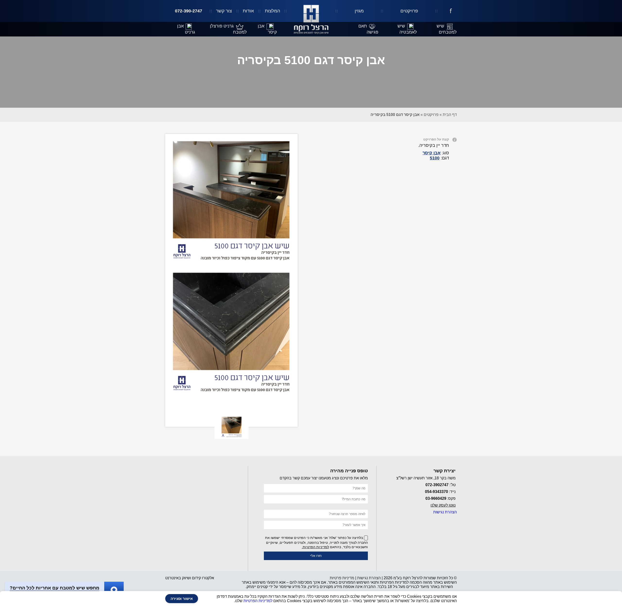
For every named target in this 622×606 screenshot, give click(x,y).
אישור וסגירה (182, 599)
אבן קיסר (432, 152)
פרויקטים (409, 10)
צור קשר (224, 10)
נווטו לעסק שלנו (443, 505)
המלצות (272, 10)
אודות (248, 10)
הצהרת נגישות (445, 512)
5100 (435, 158)
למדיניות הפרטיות (257, 601)
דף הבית (450, 115)
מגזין (359, 10)
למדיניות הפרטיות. (315, 547)
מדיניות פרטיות (342, 578)
